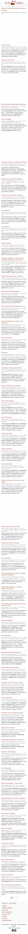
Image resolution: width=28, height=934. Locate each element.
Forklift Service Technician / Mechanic (12, 195)
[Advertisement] (14, 29)
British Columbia (7, 908)
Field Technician (6, 45)
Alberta (4, 906)
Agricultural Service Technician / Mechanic (13, 798)
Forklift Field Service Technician (10, 543)
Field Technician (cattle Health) (10, 291)
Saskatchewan (7, 920)
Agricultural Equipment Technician (11, 652)
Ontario (4, 916)
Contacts (14, 926)
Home (3, 924)
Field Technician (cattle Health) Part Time (13, 306)
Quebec (4, 918)
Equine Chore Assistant (8, 727)
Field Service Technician (8, 813)
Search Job (13, 924)
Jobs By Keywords (21, 924)
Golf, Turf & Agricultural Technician (11, 885)
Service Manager (6, 119)
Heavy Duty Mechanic (7, 401)
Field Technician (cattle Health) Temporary (13, 104)
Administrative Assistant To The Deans (12, 739)
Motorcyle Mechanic (7, 620)
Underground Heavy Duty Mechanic (11, 368)
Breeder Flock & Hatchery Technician (12, 179)
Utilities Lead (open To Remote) (10, 526)
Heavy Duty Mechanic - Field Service (11, 783)
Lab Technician (5, 210)
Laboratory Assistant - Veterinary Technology (14, 162)
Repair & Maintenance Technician (11, 385)
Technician (4, 352)
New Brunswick (7, 912)
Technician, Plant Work (7, 60)
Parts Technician (6, 558)
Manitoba (5, 910)
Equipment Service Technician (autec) (12, 682)
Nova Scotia (6, 914)
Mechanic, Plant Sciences (8, 752)
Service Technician (6, 337)
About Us (7, 924)
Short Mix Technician (7, 874)
